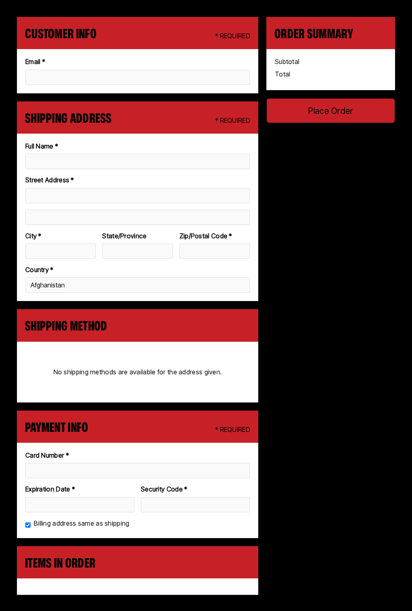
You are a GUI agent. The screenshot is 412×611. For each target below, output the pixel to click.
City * (33, 236)
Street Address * (49, 180)
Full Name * (41, 146)
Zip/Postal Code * (205, 236)
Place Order (330, 111)
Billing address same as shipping (82, 523)
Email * (35, 62)
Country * (39, 270)
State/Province (124, 236)
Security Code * (164, 489)
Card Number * (47, 455)
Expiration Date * (50, 489)
